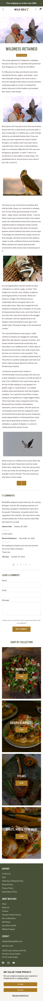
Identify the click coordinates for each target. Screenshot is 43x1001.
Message (5, 600)
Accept (20, 984)
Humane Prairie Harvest (11, 915)
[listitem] (21, 3)
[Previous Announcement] (2, 3)
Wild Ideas (6, 922)
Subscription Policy (9, 892)
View (21, 676)
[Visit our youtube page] (13, 962)
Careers (5, 911)
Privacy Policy (23, 978)
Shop (4, 904)
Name (4, 580)
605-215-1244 (7, 946)
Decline (20, 990)
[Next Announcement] (41, 3)
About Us (5, 907)
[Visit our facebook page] (3, 962)
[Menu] (3, 9)
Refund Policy (7, 884)
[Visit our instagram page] (8, 962)
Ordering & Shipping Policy (12, 881)
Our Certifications (9, 918)
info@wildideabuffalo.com (12, 941)
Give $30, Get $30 (9, 926)
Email (4, 590)
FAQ (4, 877)
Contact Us (6, 874)
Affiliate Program (8, 929)
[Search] (36, 9)
